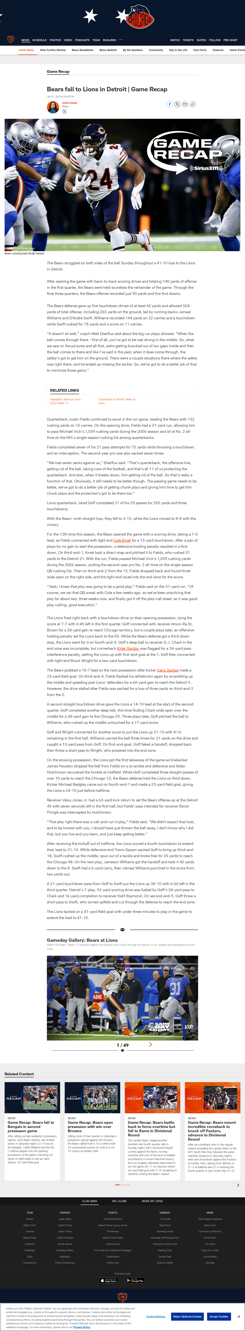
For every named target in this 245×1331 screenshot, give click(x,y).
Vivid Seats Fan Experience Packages (112, 1250)
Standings (29, 1250)
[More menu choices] (120, 39)
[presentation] (238, 1186)
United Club (113, 1262)
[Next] (150, 1044)
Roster (29, 1219)
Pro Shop (210, 1244)
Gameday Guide (165, 1231)
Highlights (65, 1256)
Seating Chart (165, 1250)
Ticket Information (112, 1219)
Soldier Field (164, 1256)
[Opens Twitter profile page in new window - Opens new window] (64, 111)
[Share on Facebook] (170, 106)
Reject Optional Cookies (187, 1316)
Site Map (210, 1262)
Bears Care (210, 1225)
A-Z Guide (165, 1219)
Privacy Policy (82, 1327)
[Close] (239, 1316)
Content (65, 1212)
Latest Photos (65, 1225)
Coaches (29, 1231)
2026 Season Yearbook (210, 1219)
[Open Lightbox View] (122, 1006)
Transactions (29, 1262)
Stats (29, 1256)
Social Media (209, 1256)
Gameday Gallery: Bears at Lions (82, 940)
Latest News (65, 1219)
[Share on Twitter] (177, 106)
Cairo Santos (167, 670)
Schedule (29, 1244)
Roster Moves (65, 1244)
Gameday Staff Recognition (165, 1237)
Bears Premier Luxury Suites (112, 1225)
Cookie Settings (155, 1316)
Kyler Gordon (128, 648)
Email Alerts (210, 1237)
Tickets (112, 1212)
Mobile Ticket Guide (113, 1237)
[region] (122, 1317)
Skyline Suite (112, 1244)
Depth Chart (30, 1225)
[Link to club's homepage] (10, 39)
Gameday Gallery (65, 1250)
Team (30, 1212)
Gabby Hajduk (69, 102)
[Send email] (185, 106)
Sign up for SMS (210, 1250)
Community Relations (210, 1231)
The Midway (113, 1231)
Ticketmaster (112, 1256)
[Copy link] (193, 104)
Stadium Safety (165, 1262)
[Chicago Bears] (122, 1298)
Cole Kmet (122, 540)
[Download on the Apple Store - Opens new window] (108, 1281)
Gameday (165, 1212)
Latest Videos (65, 1231)
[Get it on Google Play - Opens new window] (135, 1282)
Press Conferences (65, 1262)
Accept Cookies (219, 1316)
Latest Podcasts (65, 1237)
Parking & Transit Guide (165, 1244)
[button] (117, 1185)
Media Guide (29, 1237)
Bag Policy (164, 1225)
